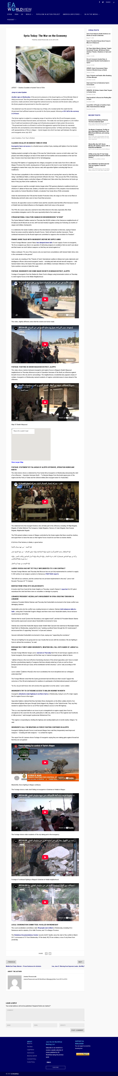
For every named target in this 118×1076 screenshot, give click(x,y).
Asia (96, 136)
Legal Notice (30, 1049)
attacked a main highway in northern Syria (33, 694)
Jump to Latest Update (19, 92)
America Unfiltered (71, 14)
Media (93, 124)
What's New (91, 139)
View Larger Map (17, 462)
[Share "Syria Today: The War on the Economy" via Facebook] (46, 953)
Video (102, 124)
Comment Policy (31, 1059)
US (22, 14)
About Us (29, 1043)
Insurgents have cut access (21, 146)
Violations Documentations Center (26, 935)
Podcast (11, 20)
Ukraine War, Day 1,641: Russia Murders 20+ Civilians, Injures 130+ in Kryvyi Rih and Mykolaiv (99, 145)
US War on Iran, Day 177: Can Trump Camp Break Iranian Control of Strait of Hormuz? (99, 155)
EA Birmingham (98, 123)
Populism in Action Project (48, 14)
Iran (16, 14)
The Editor (30, 1046)
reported (64, 589)
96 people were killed (45, 928)
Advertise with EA (32, 1056)
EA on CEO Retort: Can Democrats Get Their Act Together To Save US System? (98, 165)
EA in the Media (91, 14)
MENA (98, 137)
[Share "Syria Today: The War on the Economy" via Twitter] (50, 953)
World (28, 14)
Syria (9, 14)
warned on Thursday (44, 653)
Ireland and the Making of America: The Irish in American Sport (98, 120)
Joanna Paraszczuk (42, 40)
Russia (100, 149)
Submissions (30, 1053)
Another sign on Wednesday (20, 97)
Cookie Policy (31, 1062)
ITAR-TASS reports (52, 574)
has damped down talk (44, 243)
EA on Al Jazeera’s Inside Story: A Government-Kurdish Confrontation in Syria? (98, 60)
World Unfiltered (106, 149)
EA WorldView (15, 1074)
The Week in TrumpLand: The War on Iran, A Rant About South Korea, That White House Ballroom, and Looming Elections (98, 132)
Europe (90, 124)
